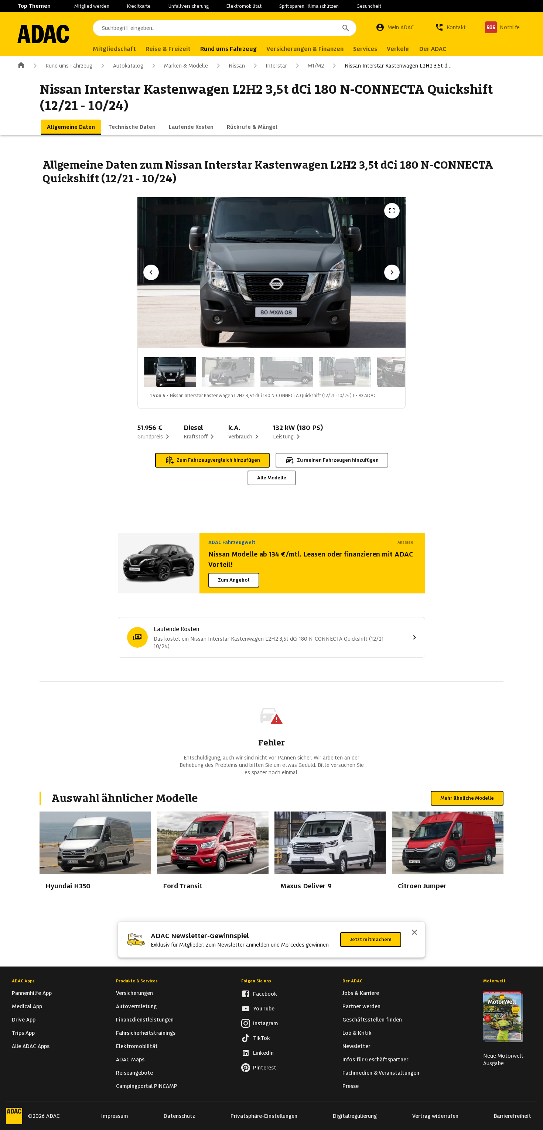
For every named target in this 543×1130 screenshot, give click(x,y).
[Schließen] (414, 933)
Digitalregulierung (355, 1116)
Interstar (276, 65)
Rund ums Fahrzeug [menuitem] (228, 49)
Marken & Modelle (186, 65)
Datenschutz (179, 1116)
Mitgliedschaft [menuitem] (114, 49)
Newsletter (356, 1046)
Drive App (23, 1019)
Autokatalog (128, 65)
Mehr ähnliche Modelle (467, 798)
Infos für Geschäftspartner (375, 1059)
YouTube (263, 1008)
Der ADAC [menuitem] (432, 49)
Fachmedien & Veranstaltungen (380, 1072)
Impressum (114, 1116)
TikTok (261, 1038)
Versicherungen (134, 993)
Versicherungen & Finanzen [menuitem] (305, 49)
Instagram (265, 1023)
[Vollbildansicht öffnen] (392, 210)
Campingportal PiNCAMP (146, 1086)
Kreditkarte (139, 6)
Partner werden (361, 1006)
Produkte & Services (137, 980)
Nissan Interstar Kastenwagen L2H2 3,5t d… (398, 65)
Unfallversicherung (188, 6)
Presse (350, 1086)
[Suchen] (346, 28)
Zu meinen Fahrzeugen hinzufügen (338, 460)
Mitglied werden (91, 6)
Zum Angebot (234, 580)
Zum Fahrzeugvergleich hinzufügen (218, 460)
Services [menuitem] (365, 49)
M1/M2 (316, 65)
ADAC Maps (130, 1059)
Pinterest (264, 1067)
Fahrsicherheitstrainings (145, 1033)
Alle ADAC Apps (30, 1046)
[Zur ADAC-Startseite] (43, 34)
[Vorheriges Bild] (151, 272)
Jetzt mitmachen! (371, 939)
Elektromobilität (244, 6)
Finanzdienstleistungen (145, 1019)
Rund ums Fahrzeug (68, 65)
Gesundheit (368, 6)
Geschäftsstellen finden (372, 1019)
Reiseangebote (134, 1072)
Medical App (27, 1006)
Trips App (23, 1033)
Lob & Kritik (357, 1033)
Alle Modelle (271, 478)
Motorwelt (494, 980)
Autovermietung (136, 1006)
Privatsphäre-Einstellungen (263, 1116)
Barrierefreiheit (512, 1116)
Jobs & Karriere (360, 993)
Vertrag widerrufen (435, 1116)
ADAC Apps (23, 980)
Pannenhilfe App (32, 993)
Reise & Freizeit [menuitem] (168, 49)
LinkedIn (263, 1053)
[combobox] (224, 28)
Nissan (237, 65)
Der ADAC (352, 980)
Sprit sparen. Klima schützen (309, 6)
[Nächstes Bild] (392, 272)
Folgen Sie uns (256, 980)
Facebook (265, 994)
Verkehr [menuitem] (398, 49)
